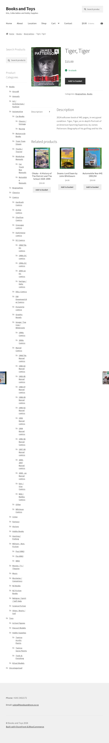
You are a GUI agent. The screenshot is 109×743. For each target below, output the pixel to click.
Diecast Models (19, 628)
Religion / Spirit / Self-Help (19, 599)
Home (9, 23)
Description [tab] (37, 111)
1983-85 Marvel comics (22, 379)
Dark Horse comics (20, 234)
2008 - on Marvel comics (23, 476)
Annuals (16, 96)
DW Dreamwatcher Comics (21, 299)
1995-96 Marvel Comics (22, 442)
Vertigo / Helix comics (22, 284)
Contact (68, 23)
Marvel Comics (19, 349)
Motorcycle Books (20, 135)
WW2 (18, 561)
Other (18, 504)
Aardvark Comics (20, 203)
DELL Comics (21, 291)
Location (32, 23)
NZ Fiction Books (16, 592)
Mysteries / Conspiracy (17, 579)
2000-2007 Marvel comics (22, 464)
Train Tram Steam (20, 142)
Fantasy (15, 521)
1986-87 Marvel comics (22, 390)
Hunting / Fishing (16, 537)
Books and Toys (20, 9)
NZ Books (16, 585)
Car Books (20, 116)
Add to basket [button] (42, 190)
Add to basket (75, 81)
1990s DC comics (23, 264)
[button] (56, 51)
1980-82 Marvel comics (22, 369)
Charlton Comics (19, 218)
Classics (16, 192)
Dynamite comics (20, 308)
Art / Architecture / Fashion (18, 104)
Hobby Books (18, 531)
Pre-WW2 (19, 556)
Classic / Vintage (22, 122)
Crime (14, 517)
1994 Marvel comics (22, 431)
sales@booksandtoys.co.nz (25, 704)
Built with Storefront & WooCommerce (25, 726)
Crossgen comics (20, 226)
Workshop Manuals (20, 158)
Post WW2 (20, 551)
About (20, 23)
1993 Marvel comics (22, 421)
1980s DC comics (23, 257)
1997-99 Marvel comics (22, 452)
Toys (11, 618)
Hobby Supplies (19, 632)
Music (14, 573)
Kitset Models (18, 663)
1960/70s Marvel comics (22, 358)
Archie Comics (19, 211)
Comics (15, 197)
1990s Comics (22, 334)
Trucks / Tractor (19, 150)
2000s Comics (22, 341)
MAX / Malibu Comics (22, 497)
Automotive (17, 111)
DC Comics (20, 240)
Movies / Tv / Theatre (17, 567)
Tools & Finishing (20, 657)
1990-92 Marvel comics (22, 410)
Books (19, 34)
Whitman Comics (20, 510)
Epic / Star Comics (22, 486)
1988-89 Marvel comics (22, 400)
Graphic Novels (19, 316)
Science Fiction (19, 606)
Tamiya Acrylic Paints (19, 640)
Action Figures (18, 623)
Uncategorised (15, 668)
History (15, 526)
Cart (53, 23)
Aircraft (15, 91)
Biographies (29, 34)
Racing (22, 128)
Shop (43, 23)
